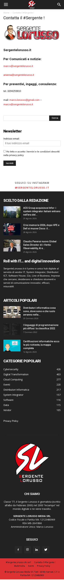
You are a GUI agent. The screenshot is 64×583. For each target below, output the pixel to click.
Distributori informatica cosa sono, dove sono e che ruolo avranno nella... (39, 311)
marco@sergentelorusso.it (18, 66)
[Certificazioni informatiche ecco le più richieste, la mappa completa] (11, 345)
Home (6, 12)
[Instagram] (27, 549)
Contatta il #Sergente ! (44, 562)
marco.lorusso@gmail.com (24, 99)
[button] (59, 4)
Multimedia (19, 565)
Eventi (31, 565)
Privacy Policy (10, 421)
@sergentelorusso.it (32, 187)
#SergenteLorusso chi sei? (18, 562)
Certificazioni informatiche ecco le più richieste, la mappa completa (41, 345)
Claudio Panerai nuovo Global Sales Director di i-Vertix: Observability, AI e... (39, 245)
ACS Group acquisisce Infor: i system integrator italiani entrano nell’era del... (41, 211)
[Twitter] (45, 549)
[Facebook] (18, 549)
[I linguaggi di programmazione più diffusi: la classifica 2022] (11, 329)
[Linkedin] (36, 549)
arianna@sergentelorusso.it (18, 74)
